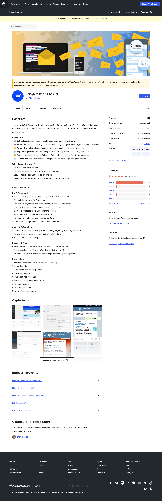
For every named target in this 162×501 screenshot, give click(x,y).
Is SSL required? (19, 403)
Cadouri (101, 473)
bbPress (130, 469)
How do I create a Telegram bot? (27, 381)
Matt (128, 465)
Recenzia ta (114, 203)
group (147, 149)
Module (41, 469)
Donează (101, 469)
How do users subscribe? (23, 388)
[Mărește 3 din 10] (37, 334)
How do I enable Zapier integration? (28, 395)
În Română (36, 486)
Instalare (42, 108)
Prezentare (43, 462)
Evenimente (101, 465)
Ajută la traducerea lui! (98, 19)
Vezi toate (145, 203)
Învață (70, 462)
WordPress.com (133, 462)
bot (134, 149)
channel (140, 149)
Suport (147, 108)
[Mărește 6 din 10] (68, 308)
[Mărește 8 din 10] (98, 308)
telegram (145, 154)
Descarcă (144, 96)
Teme (41, 465)
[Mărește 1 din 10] (37, 308)
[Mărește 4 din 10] (37, 354)
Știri (10, 465)
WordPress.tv (74, 473)
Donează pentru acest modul (121, 243)
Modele (42, 473)
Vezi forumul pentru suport (120, 223)
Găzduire (13, 469)
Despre (12, 462)
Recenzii (29, 108)
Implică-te (100, 462)
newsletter (137, 154)
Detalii (17, 108)
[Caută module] (34, 26)
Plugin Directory (15, 12)
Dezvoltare (56, 108)
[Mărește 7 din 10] (68, 335)
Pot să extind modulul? (22, 410)
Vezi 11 (147, 144)
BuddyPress (131, 473)
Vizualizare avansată (117, 160)
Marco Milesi (34, 98)
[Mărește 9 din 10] (98, 360)
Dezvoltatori (72, 469)
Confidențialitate (16, 473)
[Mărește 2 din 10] (37, 324)
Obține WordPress (149, 4)
